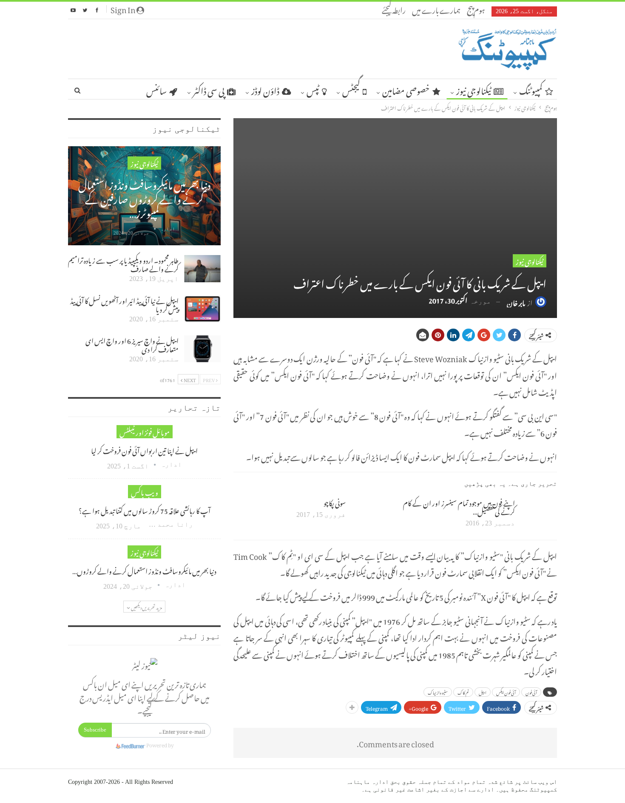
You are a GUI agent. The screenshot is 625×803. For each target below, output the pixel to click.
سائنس (156, 89)
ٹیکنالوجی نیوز (473, 89)
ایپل (482, 692)
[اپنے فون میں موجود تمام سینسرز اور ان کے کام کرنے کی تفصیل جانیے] (538, 511)
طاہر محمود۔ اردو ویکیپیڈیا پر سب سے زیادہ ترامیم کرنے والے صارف (123, 263)
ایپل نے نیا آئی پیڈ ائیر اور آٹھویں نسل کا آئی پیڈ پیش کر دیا (124, 304)
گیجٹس (351, 89)
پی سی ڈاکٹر (208, 89)
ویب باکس (144, 491)
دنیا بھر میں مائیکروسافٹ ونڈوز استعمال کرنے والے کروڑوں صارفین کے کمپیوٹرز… (144, 197)
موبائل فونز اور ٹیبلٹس (144, 431)
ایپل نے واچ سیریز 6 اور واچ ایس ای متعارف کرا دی (132, 344)
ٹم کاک (463, 692)
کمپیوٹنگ (531, 89)
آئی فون (531, 692)
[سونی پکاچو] (369, 511)
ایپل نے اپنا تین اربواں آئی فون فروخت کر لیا (144, 449)
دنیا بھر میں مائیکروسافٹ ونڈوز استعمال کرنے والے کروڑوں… (144, 570)
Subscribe (95, 729)
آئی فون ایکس (506, 692)
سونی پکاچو (335, 502)
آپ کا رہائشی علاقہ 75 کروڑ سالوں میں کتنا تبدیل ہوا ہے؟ (144, 509)
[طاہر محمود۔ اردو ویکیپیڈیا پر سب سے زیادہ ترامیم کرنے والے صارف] (202, 268)
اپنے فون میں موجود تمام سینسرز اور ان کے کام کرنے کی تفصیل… (459, 506)
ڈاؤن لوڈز (265, 89)
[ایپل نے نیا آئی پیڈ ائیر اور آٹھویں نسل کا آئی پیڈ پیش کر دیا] (202, 309)
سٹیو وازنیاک (438, 692)
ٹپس (313, 89)
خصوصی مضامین (406, 89)
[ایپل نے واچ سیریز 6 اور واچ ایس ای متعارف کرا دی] (202, 349)
